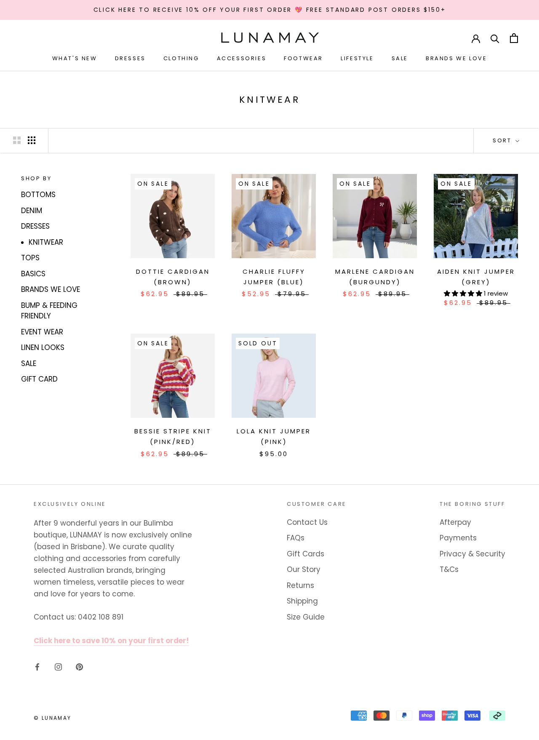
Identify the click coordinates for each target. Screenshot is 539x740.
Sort (503, 140)
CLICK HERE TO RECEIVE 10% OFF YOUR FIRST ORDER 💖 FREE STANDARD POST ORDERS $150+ (269, 9)
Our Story (303, 569)
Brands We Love (456, 58)
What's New (74, 58)
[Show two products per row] (17, 140)
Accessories (242, 58)
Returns (300, 585)
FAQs (295, 538)
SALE (28, 363)
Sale (400, 58)
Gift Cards (305, 554)
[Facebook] (37, 666)
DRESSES (35, 226)
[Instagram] (58, 666)
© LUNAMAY (53, 717)
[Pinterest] (79, 666)
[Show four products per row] (31, 140)
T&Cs (449, 569)
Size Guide (306, 617)
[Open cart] (514, 38)
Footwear (303, 58)
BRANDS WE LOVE (50, 289)
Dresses (130, 58)
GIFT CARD (39, 379)
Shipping (302, 601)
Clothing (181, 58)
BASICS (33, 274)
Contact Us (307, 522)
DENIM (31, 211)
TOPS (30, 258)
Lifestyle (357, 58)
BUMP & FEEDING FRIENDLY (49, 310)
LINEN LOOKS (42, 347)
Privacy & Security (472, 554)
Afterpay (455, 522)
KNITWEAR (46, 242)
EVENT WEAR (42, 332)
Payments (458, 538)
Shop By (36, 178)
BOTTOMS (38, 195)
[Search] (495, 38)
